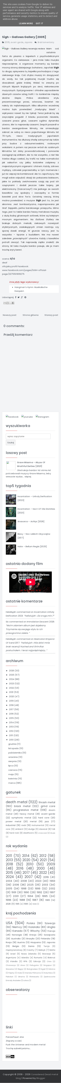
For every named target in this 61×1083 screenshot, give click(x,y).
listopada (13, 748)
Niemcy (17, 927)
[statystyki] (10, 1056)
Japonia (28, 42)
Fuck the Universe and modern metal (25, 1044)
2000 (41, 868)
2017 (11, 709)
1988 (22, 900)
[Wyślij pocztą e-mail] (4, 303)
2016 (11, 713)
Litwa (22, 965)
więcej (28, 476)
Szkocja (37, 961)
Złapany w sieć (14, 1040)
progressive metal (25, 810)
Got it (39, 23)
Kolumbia (48, 973)
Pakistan (9, 976)
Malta (52, 950)
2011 (11, 735)
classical (43, 829)
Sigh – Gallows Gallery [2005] (24, 37)
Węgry (20, 969)
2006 (16, 884)
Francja (51, 930)
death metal (16, 802)
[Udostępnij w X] (10, 303)
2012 (11, 731)
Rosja (9, 942)
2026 (12, 670)
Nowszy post (10, 315)
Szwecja (50, 923)
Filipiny (11, 973)
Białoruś (51, 957)
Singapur (47, 965)
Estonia (52, 969)
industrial (11, 825)
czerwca (13, 769)
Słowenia (10, 969)
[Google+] (22, 297)
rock (23, 825)
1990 (26, 892)
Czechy (30, 950)
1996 (8, 900)
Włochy (35, 931)
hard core (43, 817)
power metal (13, 821)
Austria (21, 942)
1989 (47, 900)
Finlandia (45, 938)
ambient (19, 829)
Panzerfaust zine (15, 1036)
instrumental (38, 825)
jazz (47, 821)
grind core (48, 806)
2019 (11, 700)
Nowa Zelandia (28, 954)
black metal (22, 806)
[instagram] (42, 416)
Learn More (26, 23)
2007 (29, 876)
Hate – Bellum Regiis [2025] (32, 546)
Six (7, 621)
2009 (51, 864)
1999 (37, 888)
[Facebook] (16, 297)
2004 (9, 881)
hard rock (14, 833)
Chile (49, 961)
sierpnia (12, 761)
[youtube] (27, 416)
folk (53, 829)
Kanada (17, 931)
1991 (13, 892)
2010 (11, 739)
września (13, 757)
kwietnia (13, 778)
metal (33, 821)
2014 (11, 722)
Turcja (47, 946)
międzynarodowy (14, 950)
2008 (24, 881)
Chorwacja (11, 965)
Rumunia (38, 957)
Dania (31, 946)
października (15, 752)
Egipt (43, 969)
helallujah (11, 611)
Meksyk (42, 950)
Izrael (13, 954)
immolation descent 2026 (40, 621)
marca (12, 782)
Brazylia (30, 938)
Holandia (34, 927)
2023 (12, 683)
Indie (20, 973)
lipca (11, 765)
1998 (23, 888)
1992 (39, 892)
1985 (17, 904)
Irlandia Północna (33, 973)
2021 (11, 692)
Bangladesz (32, 969)
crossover (42, 833)
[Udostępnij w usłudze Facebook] (12, 303)
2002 (52, 888)
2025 (12, 674)
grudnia (12, 743)
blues (52, 833)
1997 (52, 892)
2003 (45, 884)
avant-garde (17, 42)
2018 (11, 705)
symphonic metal (21, 817)
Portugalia (34, 965)
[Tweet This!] (18, 297)
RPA (25, 961)
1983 (35, 904)
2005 (7, 42)
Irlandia (13, 961)
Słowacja (46, 954)
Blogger (40, 1078)
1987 (35, 900)
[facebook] (12, 416)
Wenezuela (34, 976)
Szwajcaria (49, 934)
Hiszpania (35, 942)
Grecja (32, 934)
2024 (12, 679)
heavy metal (27, 813)
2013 (11, 726)
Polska (31, 923)
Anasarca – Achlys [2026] (31, 521)
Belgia (15, 946)
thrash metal (47, 802)
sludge (31, 829)
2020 (12, 696)
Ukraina (21, 976)
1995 (45, 896)
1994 (30, 896)
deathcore (28, 833)
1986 (26, 904)
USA (9, 923)
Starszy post (51, 315)
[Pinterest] (25, 297)
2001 (16, 896)
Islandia (25, 957)
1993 (52, 881)
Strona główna (30, 315)
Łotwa (26, 980)
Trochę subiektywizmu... (18, 1048)
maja (11, 774)
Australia (16, 938)
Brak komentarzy (46, 42)
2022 (11, 687)
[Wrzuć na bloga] (7, 303)
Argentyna (11, 957)
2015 (11, 718)
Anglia (51, 927)
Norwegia (17, 934)
